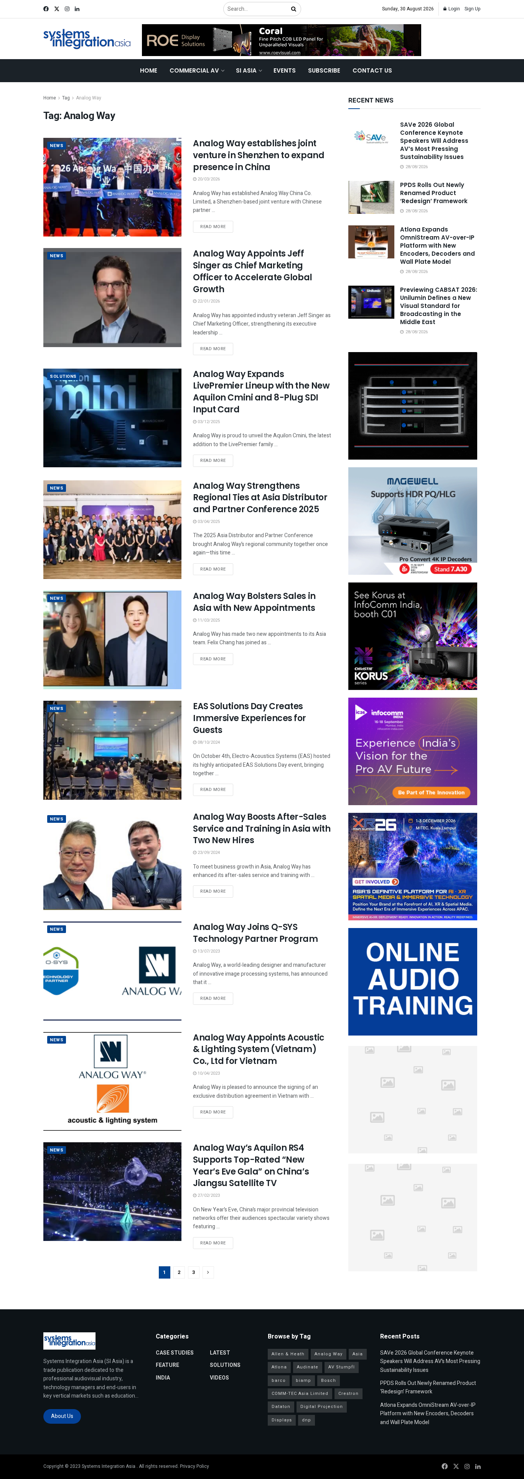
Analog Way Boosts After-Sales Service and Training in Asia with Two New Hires (261, 829)
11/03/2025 (208, 620)
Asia (358, 1354)
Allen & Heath (288, 1354)
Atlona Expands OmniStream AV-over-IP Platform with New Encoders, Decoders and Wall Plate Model (437, 245)
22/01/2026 (208, 301)
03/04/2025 (208, 521)
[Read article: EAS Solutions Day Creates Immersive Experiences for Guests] (112, 750)
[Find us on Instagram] (67, 9)
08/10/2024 (208, 742)
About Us (62, 1416)
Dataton (281, 1406)
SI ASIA (246, 70)
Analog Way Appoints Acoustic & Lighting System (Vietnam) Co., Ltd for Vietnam (259, 1049)
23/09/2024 (208, 852)
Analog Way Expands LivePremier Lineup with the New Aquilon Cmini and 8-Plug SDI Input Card (261, 391)
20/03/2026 (208, 179)
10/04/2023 (208, 1073)
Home (148, 70)
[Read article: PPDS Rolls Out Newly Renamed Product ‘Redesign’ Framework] (371, 197)
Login (453, 8)
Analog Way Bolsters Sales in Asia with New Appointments (254, 602)
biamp (303, 1380)
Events (285, 70)
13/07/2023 (208, 951)
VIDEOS (219, 1378)
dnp (306, 1420)
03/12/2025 (208, 422)
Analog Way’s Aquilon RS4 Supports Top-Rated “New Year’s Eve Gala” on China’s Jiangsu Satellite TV (251, 1165)
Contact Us (372, 70)
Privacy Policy (194, 1466)
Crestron (348, 1393)
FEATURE (167, 1365)
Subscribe (324, 70)
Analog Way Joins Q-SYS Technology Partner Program (255, 933)
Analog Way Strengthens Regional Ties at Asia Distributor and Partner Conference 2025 (260, 498)
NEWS (56, 145)
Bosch (328, 1380)
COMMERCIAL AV (194, 70)
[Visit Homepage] (87, 39)
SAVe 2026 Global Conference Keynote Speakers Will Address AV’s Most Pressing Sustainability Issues (434, 141)
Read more (216, 226)
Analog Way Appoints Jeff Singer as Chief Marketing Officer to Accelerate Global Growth (252, 271)
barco (279, 1380)
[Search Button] (294, 9)
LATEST (220, 1353)
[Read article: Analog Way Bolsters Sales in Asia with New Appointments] (112, 640)
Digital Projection (321, 1406)
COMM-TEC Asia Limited (300, 1393)
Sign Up (473, 8)
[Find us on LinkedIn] (77, 9)
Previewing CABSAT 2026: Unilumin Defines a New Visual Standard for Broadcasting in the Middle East (438, 306)
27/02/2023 (208, 1195)
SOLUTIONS (63, 376)
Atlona (279, 1367)
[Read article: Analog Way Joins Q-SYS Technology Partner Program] (112, 970)
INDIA (163, 1378)
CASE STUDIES (175, 1353)
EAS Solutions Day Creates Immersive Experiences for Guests (249, 718)
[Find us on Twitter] (56, 9)
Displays (282, 1420)
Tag (66, 97)
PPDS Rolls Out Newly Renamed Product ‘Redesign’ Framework (434, 193)
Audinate (307, 1367)
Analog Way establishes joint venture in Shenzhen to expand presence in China (258, 155)
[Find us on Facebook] (46, 9)
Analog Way (88, 97)
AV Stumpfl (341, 1367)
